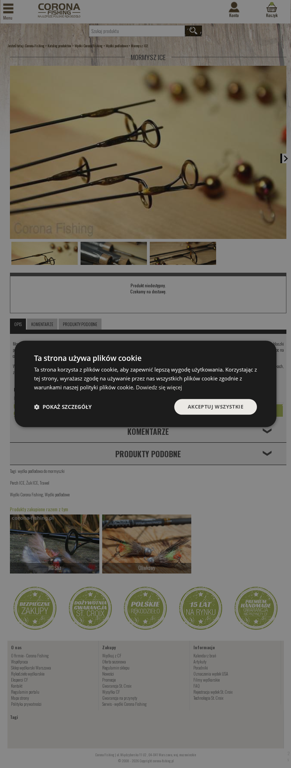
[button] (63, 407)
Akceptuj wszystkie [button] (215, 406)
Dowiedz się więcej (159, 387)
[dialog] (145, 384)
